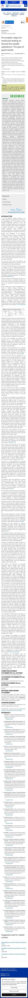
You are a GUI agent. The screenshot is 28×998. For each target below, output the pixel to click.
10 (10, 276)
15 (21, 304)
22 (14, 651)
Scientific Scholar (11, 970)
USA (16, 970)
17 (24, 503)
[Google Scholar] (9, 719)
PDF (23, 22)
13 (18, 304)
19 (21, 521)
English (4, 27)
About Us (9, 13)
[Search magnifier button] (25, 9)
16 (22, 304)
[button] (25, 5)
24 (16, 651)
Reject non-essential (14, 991)
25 (17, 651)
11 (11, 276)
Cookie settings (14, 987)
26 (18, 651)
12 (12, 276)
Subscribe (22, 14)
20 (22, 521)
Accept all (14, 994)
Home (4, 13)
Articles (22, 13)
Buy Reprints (10, 22)
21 (23, 521)
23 (15, 651)
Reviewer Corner (14, 14)
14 (19, 304)
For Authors (6, 14)
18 (20, 521)
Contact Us (14, 15)
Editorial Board (15, 13)
